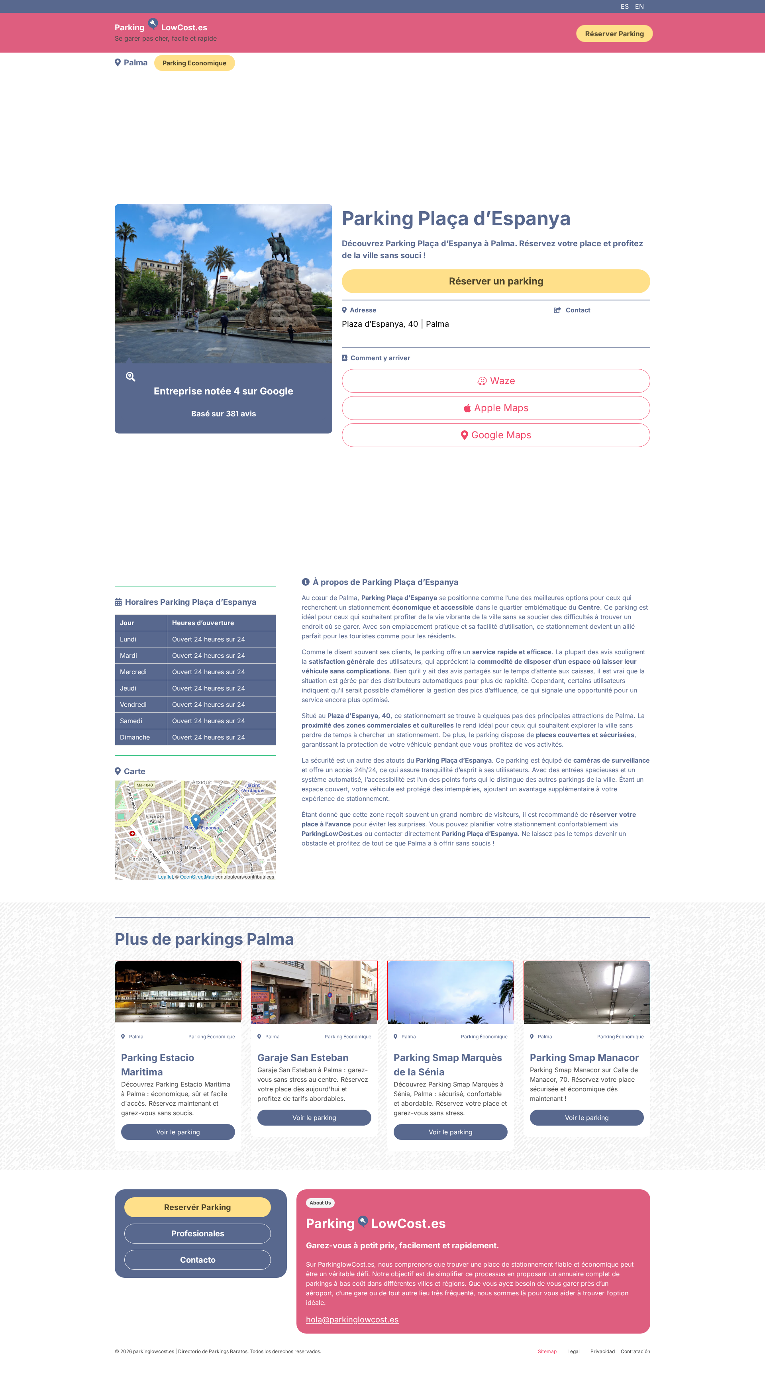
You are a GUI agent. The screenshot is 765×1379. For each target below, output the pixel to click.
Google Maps (501, 435)
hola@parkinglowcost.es (352, 1319)
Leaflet (165, 876)
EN (639, 6)
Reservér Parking (197, 1207)
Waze (502, 380)
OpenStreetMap (197, 876)
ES (625, 6)
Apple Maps (501, 408)
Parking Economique (195, 63)
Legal (573, 1351)
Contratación (635, 1351)
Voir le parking (178, 1132)
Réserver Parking (614, 33)
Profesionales (197, 1233)
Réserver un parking (496, 281)
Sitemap (547, 1351)
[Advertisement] (354, 138)
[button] (196, 822)
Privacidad (602, 1351)
